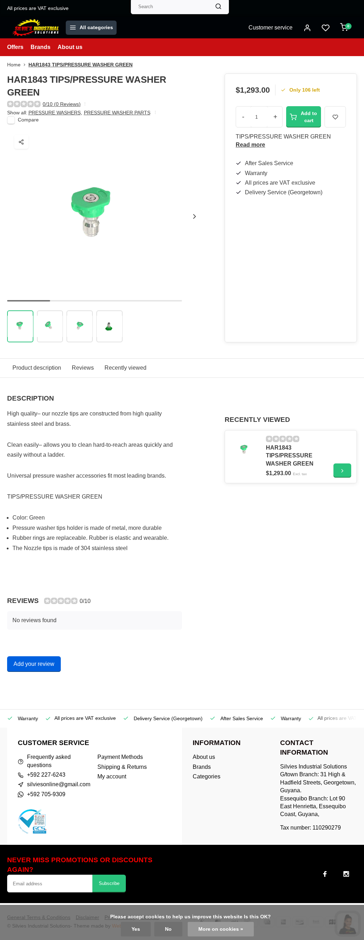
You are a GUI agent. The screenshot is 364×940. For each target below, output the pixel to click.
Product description (36, 368)
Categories (206, 776)
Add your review (34, 664)
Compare (28, 120)
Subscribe (109, 883)
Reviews (83, 368)
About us (70, 47)
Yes (136, 929)
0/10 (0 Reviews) (62, 104)
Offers (15, 47)
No (168, 929)
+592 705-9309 (46, 794)
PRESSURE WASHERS (55, 112)
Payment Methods (120, 757)
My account (111, 776)
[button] (194, 216)
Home (14, 64)
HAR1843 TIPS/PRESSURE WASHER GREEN (80, 64)
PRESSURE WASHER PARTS (117, 112)
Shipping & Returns (122, 767)
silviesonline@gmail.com (58, 784)
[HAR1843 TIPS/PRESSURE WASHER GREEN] (244, 450)
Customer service (270, 28)
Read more (250, 145)
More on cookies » (220, 929)
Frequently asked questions (49, 761)
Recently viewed (125, 368)
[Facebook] (325, 874)
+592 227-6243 (46, 775)
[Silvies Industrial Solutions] (35, 27)
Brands (40, 47)
